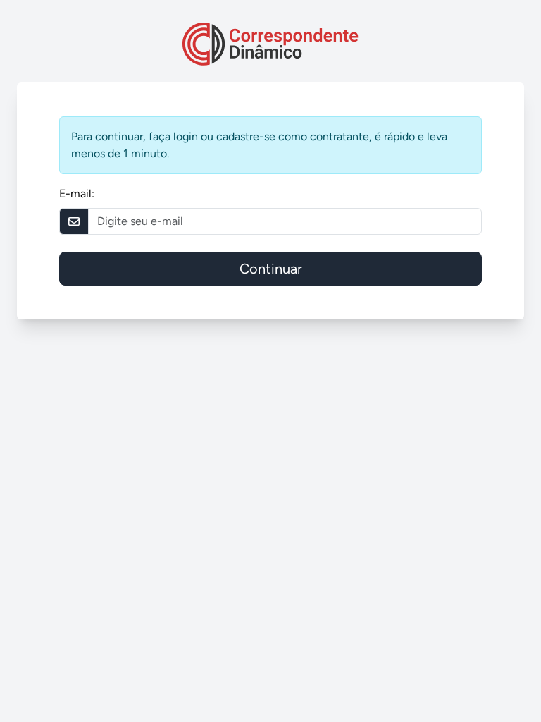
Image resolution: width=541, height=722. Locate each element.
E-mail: (76, 193)
